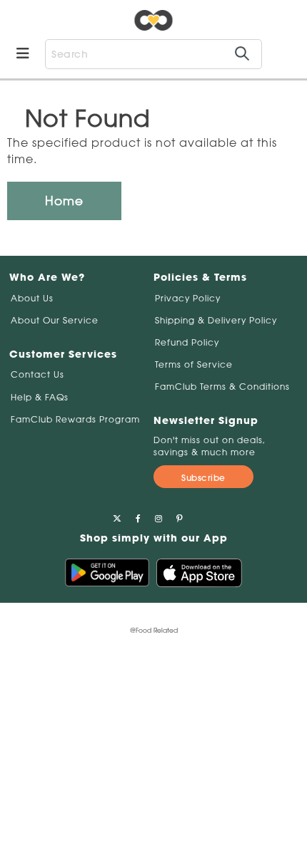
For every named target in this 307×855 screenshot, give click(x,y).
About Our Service (55, 320)
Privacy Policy (188, 298)
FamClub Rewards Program (75, 419)
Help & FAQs (40, 397)
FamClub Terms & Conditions (222, 386)
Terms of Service (194, 364)
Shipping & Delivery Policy (216, 320)
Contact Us (37, 374)
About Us (32, 298)
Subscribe (203, 478)
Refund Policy (187, 342)
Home (64, 200)
